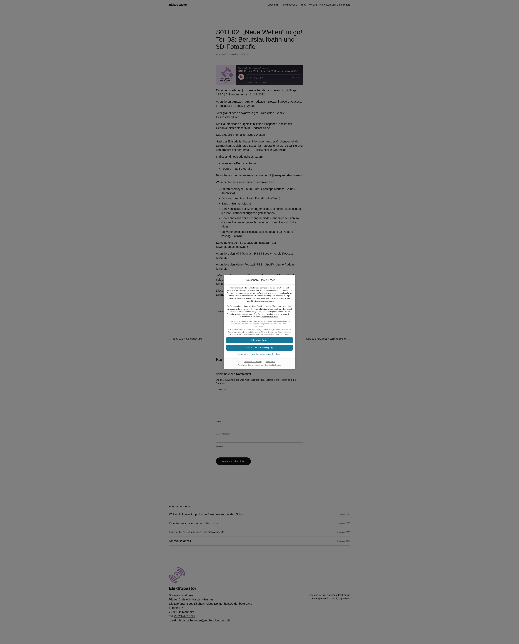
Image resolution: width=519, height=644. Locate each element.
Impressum (270, 362)
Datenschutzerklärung (270, 317)
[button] (259, 340)
